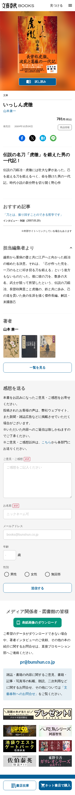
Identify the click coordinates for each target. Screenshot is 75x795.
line (53, 138)
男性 (13, 574)
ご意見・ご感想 (13, 459)
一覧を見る (38, 367)
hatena (43, 138)
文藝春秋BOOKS (18, 5)
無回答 (56, 574)
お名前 (7, 505)
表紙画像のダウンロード (39, 622)
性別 (6, 567)
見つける (56, 5)
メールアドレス (13, 526)
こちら (46, 442)
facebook (22, 138)
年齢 (6, 546)
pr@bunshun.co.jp (37, 662)
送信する (37, 588)
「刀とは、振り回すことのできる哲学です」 (33, 214)
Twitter (32, 138)
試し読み (40, 81)
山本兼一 (9, 111)
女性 (34, 574)
